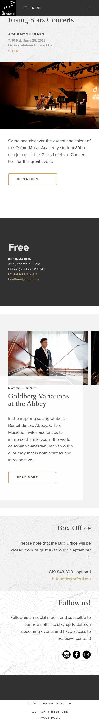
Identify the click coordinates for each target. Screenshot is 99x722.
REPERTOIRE (28, 179)
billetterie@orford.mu (23, 279)
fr (89, 8)
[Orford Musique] (8, 8)
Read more (27, 477)
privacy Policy (49, 717)
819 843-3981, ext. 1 (22, 274)
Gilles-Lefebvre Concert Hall (31, 45)
